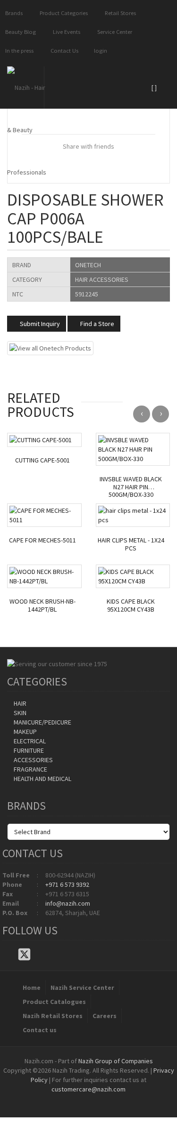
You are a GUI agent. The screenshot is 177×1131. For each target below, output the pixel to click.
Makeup (24, 731)
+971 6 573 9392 (67, 884)
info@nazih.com (67, 903)
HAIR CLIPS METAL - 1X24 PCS (131, 544)
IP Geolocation (69, 1098)
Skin (19, 713)
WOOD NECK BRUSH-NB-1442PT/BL (42, 605)
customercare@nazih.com (88, 1089)
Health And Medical (41, 778)
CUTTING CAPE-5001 (42, 460)
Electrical (29, 741)
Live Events (65, 31)
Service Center (113, 31)
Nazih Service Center (82, 987)
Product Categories (62, 12)
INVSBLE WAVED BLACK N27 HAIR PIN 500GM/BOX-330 (131, 487)
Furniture (28, 750)
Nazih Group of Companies (115, 1061)
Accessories (32, 760)
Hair (19, 703)
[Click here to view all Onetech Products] (50, 347)
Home (32, 987)
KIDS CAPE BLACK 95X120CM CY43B (131, 605)
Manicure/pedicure (41, 722)
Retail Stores (119, 12)
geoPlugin (114, 1098)
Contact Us (63, 50)
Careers (105, 1016)
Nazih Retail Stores (53, 1016)
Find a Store (96, 323)
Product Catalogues (54, 1001)
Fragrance (29, 769)
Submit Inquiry (39, 323)
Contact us (40, 1030)
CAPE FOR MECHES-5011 (42, 540)
